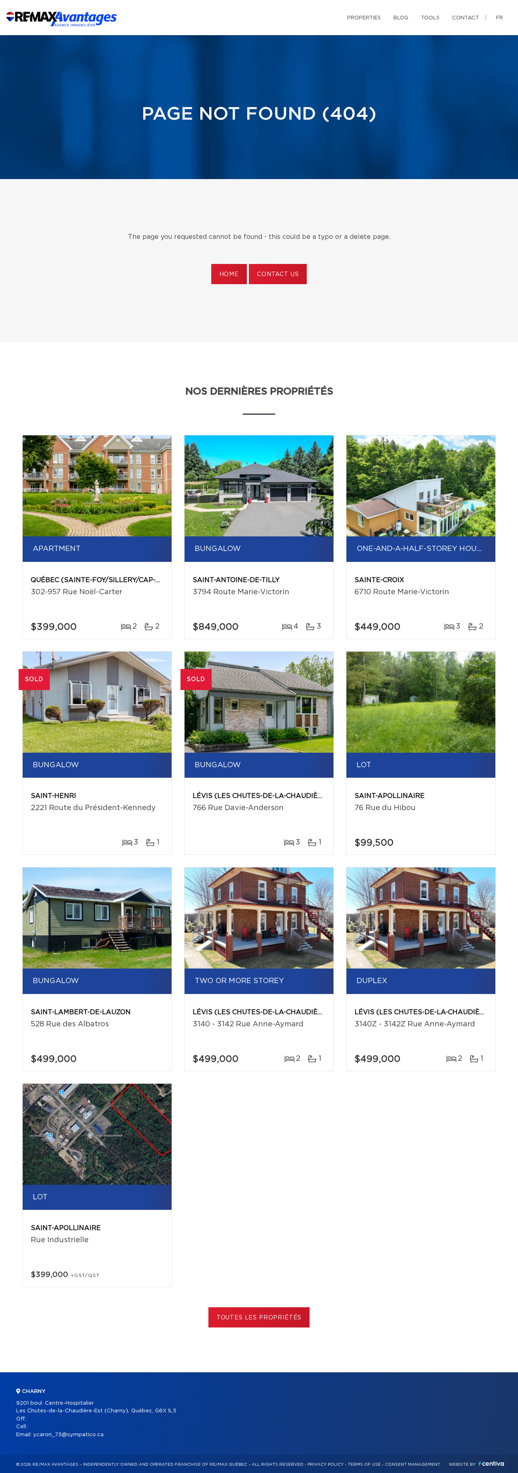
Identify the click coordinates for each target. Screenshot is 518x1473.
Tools (430, 18)
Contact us (278, 274)
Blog (400, 18)
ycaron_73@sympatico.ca (68, 1434)
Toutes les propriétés (259, 1318)
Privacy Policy (326, 1464)
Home (229, 274)
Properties (364, 18)
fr (499, 18)
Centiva (491, 1463)
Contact (465, 18)
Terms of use (364, 1464)
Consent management (412, 1464)
